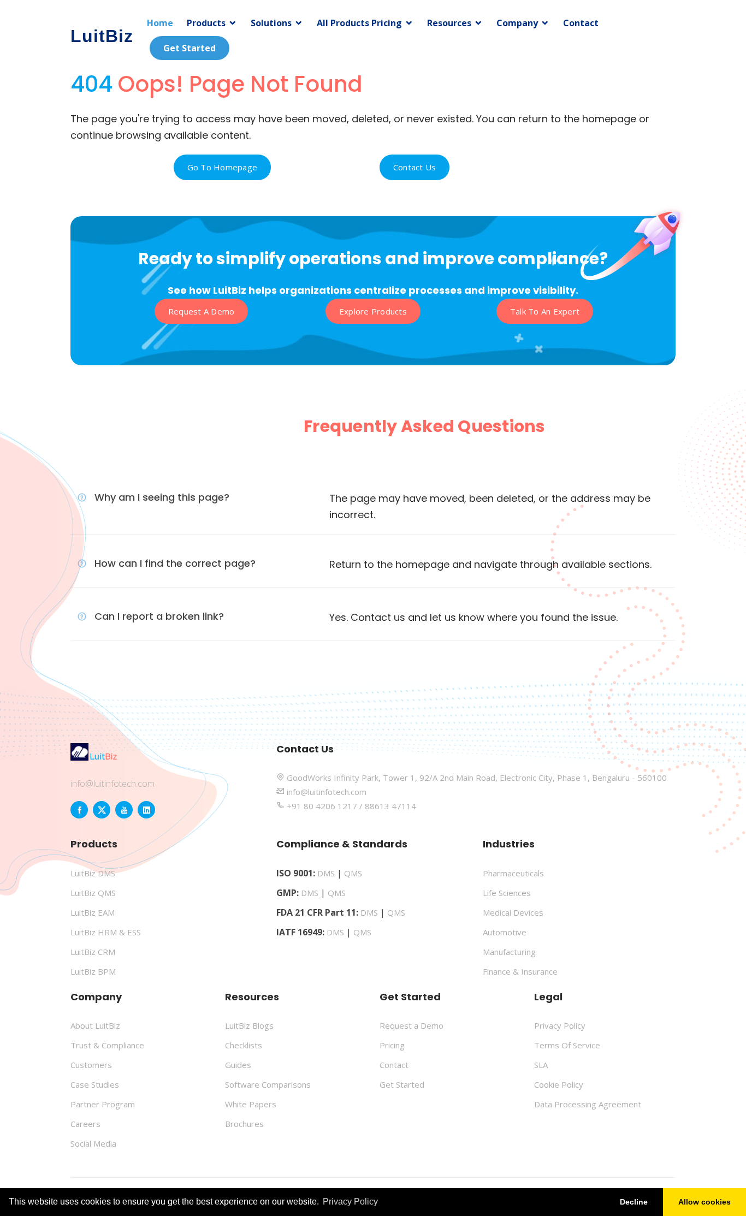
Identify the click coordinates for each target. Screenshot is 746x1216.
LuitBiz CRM (92, 951)
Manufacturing (509, 951)
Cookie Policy (558, 1084)
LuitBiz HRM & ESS (105, 932)
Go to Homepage (222, 167)
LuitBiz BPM (93, 971)
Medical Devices (513, 912)
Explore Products (373, 311)
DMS (326, 873)
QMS (353, 873)
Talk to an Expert (544, 311)
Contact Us (414, 167)
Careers (85, 1123)
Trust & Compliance (107, 1045)
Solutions (271, 23)
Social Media (93, 1143)
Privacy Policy (559, 1025)
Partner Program (102, 1104)
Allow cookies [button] (704, 1201)
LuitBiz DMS (92, 873)
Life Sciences (507, 892)
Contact (581, 23)
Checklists (243, 1045)
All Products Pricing (359, 23)
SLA (541, 1064)
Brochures (244, 1123)
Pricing (392, 1045)
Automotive (504, 932)
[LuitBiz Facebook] (79, 809)
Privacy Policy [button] (350, 1201)
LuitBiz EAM (92, 912)
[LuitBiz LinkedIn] (146, 809)
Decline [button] (634, 1201)
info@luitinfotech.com (112, 784)
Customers (91, 1064)
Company (517, 23)
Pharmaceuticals (513, 873)
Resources (449, 23)
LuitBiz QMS (93, 892)
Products (206, 23)
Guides (238, 1064)
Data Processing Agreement (587, 1104)
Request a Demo (201, 311)
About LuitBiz (95, 1025)
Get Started (189, 48)
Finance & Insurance (520, 971)
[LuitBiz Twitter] (101, 809)
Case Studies (94, 1084)
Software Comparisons (268, 1084)
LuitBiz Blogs (249, 1025)
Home (160, 23)
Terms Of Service (567, 1045)
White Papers (250, 1104)
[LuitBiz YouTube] (124, 809)
